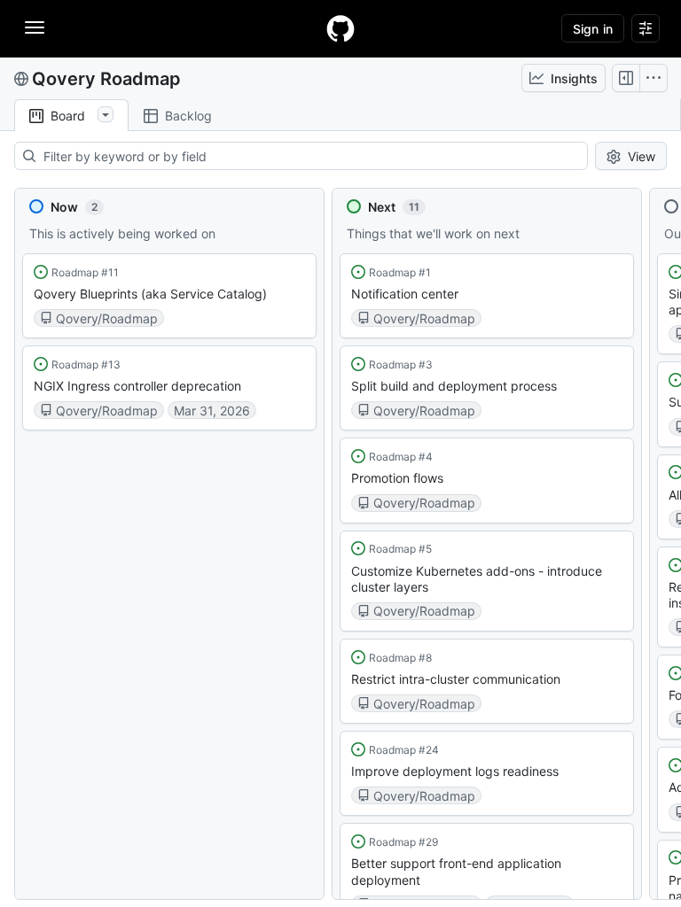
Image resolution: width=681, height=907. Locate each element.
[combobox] (314, 156)
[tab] (71, 115)
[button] (169, 295)
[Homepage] (340, 28)
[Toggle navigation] (34, 27)
